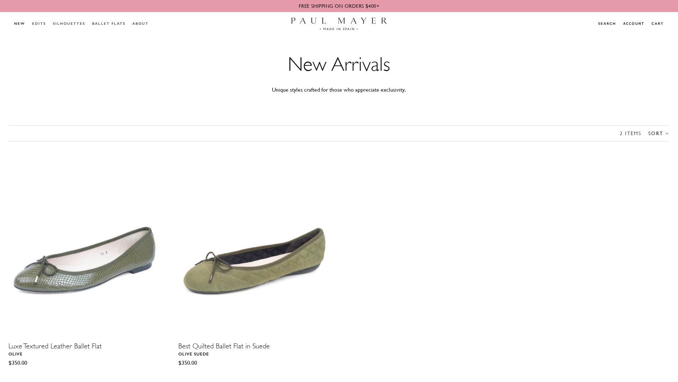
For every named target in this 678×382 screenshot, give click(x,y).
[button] (659, 133)
